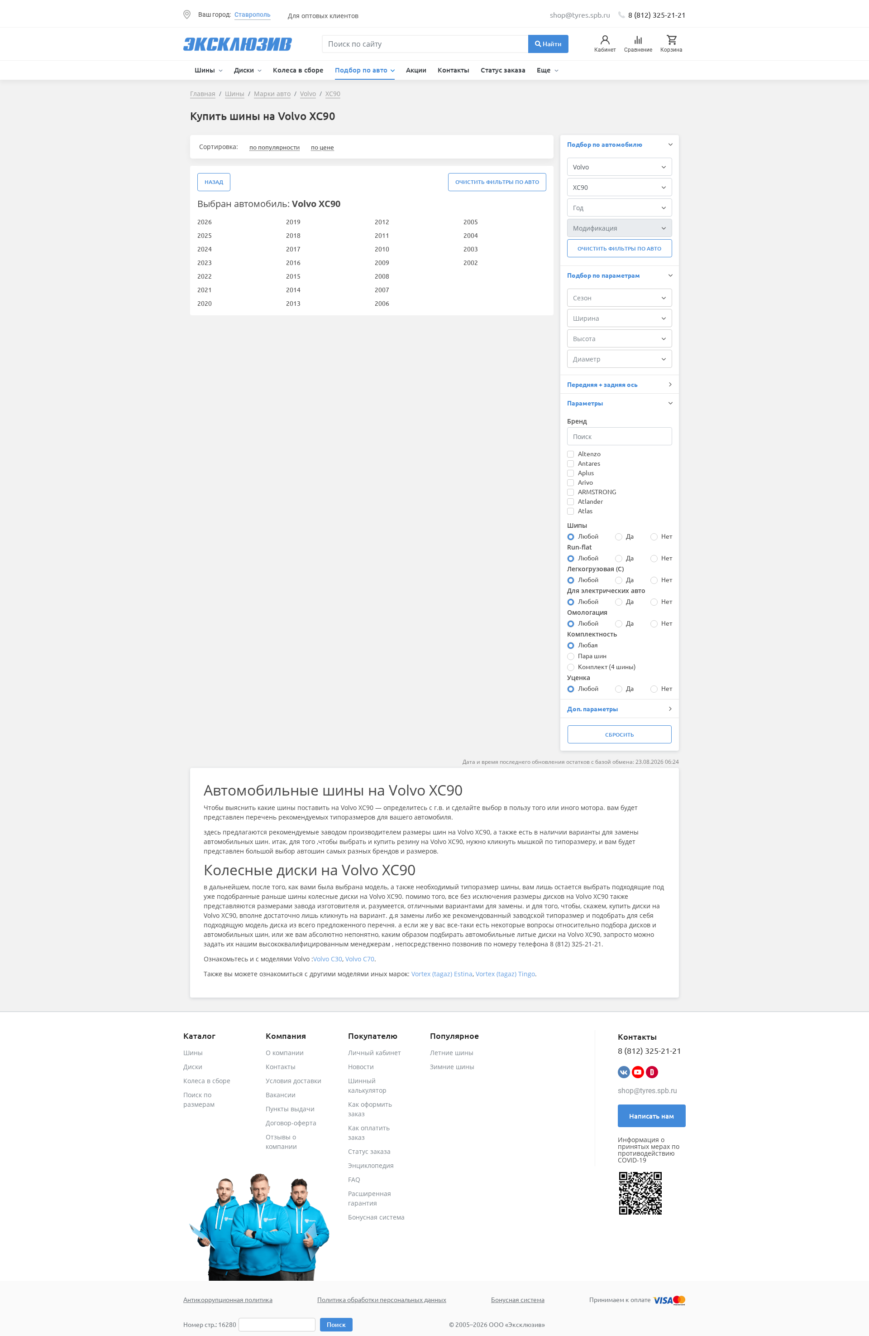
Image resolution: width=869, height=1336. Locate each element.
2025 (204, 235)
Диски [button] (245, 69)
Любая (588, 645)
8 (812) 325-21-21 (657, 14)
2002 (470, 262)
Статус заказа (503, 69)
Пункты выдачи (290, 1108)
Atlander (590, 501)
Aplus (586, 472)
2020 (204, 303)
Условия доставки (293, 1080)
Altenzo (589, 453)
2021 (204, 289)
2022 (204, 276)
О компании (285, 1052)
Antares (589, 463)
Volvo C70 (359, 959)
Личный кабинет (374, 1052)
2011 (382, 235)
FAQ (354, 1179)
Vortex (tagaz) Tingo (505, 973)
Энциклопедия (371, 1165)
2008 (382, 276)
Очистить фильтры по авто (497, 182)
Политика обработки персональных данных (381, 1299)
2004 (470, 235)
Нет (666, 536)
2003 (470, 249)
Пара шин (592, 655)
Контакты (453, 69)
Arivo (585, 482)
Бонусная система (376, 1217)
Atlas (585, 510)
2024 (204, 249)
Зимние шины (452, 1066)
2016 (293, 262)
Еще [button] (545, 69)
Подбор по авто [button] (362, 69)
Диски (192, 1066)
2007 (382, 289)
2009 (382, 262)
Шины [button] (206, 69)
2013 (293, 303)
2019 (293, 221)
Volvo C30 (327, 959)
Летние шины (451, 1052)
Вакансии (281, 1094)
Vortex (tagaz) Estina (442, 973)
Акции (416, 69)
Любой (588, 536)
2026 (204, 221)
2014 (293, 289)
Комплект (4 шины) (607, 666)
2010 (382, 249)
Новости (361, 1066)
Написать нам (651, 1115)
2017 (293, 249)
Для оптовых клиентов (323, 15)
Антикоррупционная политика (227, 1299)
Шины (193, 1052)
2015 (293, 276)
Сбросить (619, 734)
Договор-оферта (291, 1123)
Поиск (336, 1324)
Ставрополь (252, 14)
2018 (293, 235)
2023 (204, 262)
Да (630, 536)
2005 (470, 221)
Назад (214, 182)
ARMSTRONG (597, 491)
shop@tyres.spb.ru (647, 1090)
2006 (382, 303)
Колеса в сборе (298, 69)
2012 (382, 221)
